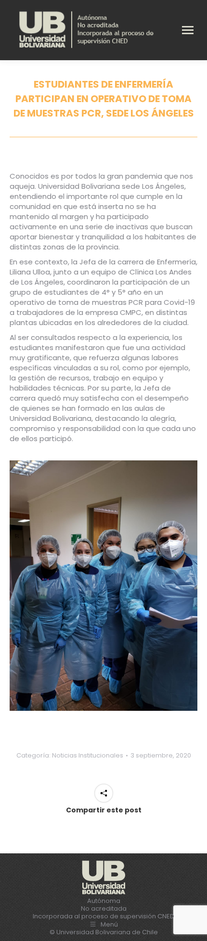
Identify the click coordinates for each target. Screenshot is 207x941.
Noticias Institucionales (87, 755)
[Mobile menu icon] (187, 30)
